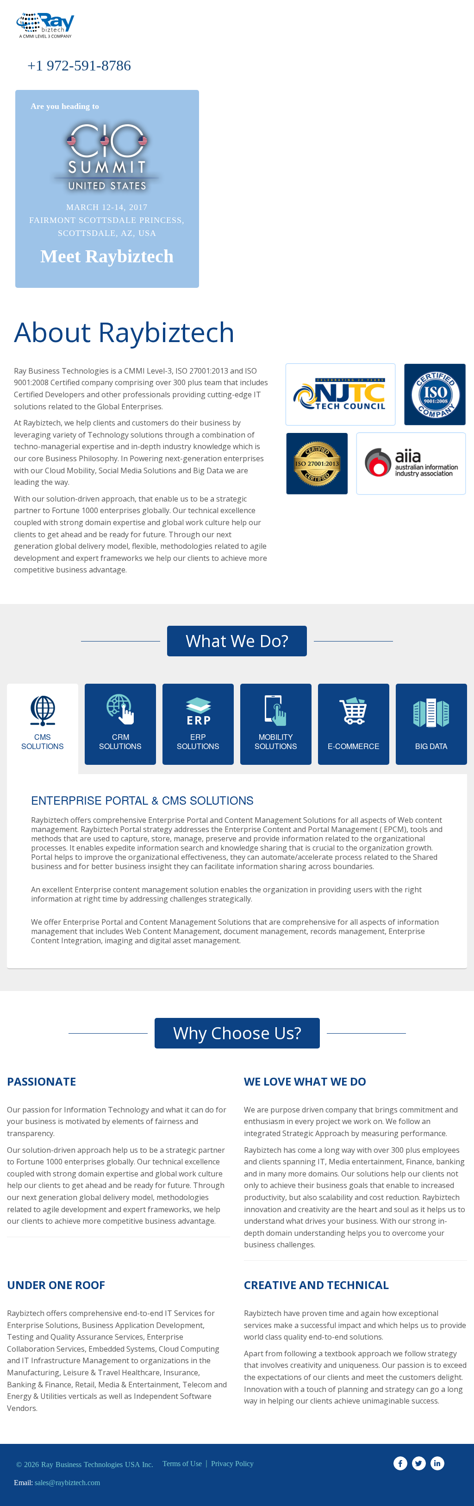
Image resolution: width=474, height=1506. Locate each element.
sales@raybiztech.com (67, 1483)
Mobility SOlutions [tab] (276, 741)
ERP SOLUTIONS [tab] (198, 741)
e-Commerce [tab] (354, 746)
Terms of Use (182, 1464)
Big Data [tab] (431, 746)
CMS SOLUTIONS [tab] (42, 741)
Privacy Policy (232, 1464)
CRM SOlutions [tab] (120, 741)
